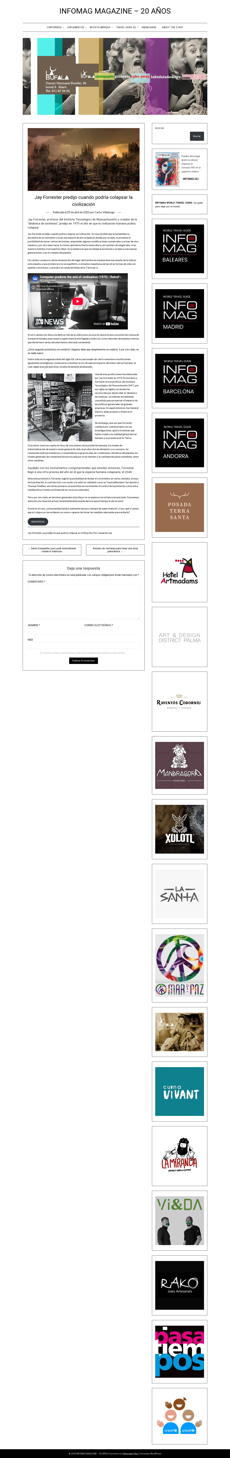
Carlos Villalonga (105, 212)
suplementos (75, 27)
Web (30, 639)
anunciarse (149, 27)
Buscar (159, 128)
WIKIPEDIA (37, 521)
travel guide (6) (126, 27)
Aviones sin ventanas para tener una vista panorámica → (115, 550)
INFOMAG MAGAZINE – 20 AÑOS (115, 11)
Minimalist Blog (130, 1453)
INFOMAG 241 (191, 178)
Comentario (36, 581)
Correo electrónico (98, 625)
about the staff (172, 27)
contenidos (54, 27)
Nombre (34, 625)
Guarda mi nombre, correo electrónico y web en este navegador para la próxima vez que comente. (84, 653)
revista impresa (100, 27)
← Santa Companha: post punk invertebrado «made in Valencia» (52, 550)
